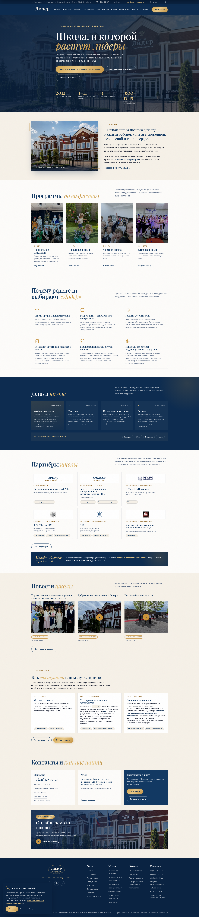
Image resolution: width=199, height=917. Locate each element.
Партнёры (144, 9)
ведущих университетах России (132, 558)
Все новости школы (44, 649)
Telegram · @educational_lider (46, 788)
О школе (67, 9)
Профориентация (102, 9)
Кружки (114, 9)
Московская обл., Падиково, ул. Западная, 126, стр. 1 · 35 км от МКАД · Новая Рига (62, 2)
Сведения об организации (117, 168)
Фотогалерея (92, 889)
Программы (91, 874)
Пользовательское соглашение (68, 913)
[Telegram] (62, 883)
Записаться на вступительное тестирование (80, 69)
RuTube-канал (40, 792)
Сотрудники (92, 882)
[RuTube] (56, 883)
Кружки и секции (114, 892)
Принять (12, 909)
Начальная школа (115, 877)
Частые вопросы (41, 740)
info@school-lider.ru (42, 784)
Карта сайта (134, 888)
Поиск (118, 2)
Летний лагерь (124, 9)
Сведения (57, 9)
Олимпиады (112, 902)
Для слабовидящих (137, 2)
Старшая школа (114, 884)
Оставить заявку (63, 740)
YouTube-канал (40, 797)
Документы (133, 874)
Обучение (77, 9)
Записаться (160, 10)
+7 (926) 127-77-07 (102, 2)
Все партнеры (41, 547)
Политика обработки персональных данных (95, 913)
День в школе (92, 878)
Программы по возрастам (120, 69)
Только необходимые (28, 909)
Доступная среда (136, 878)
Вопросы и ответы (68, 77)
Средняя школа (114, 881)
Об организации (135, 871)
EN (166, 2)
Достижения (88, 9)
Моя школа (154, 2)
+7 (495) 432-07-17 (157, 871)
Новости (135, 9)
